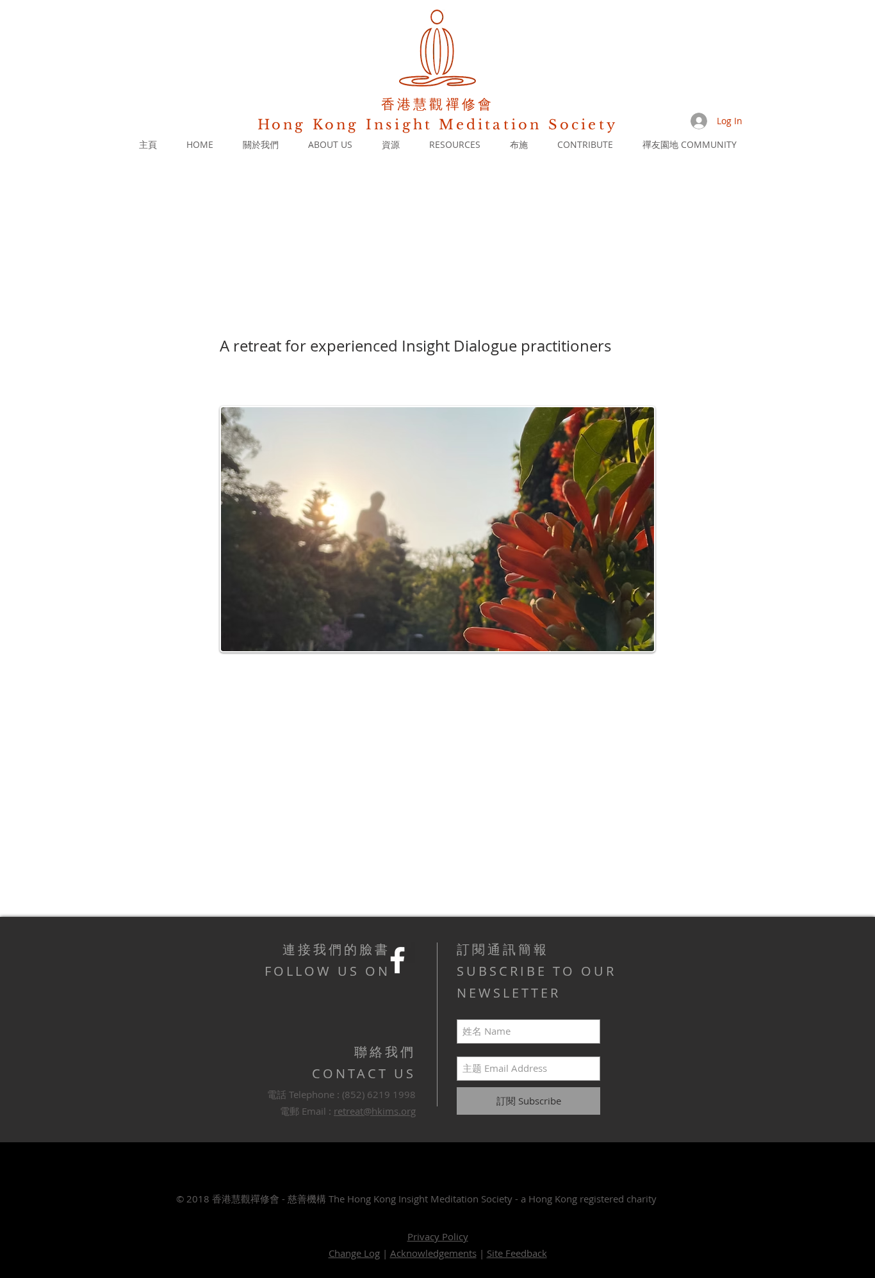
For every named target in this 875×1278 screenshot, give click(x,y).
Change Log (354, 1253)
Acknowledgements (433, 1253)
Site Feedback (517, 1253)
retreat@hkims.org (375, 1110)
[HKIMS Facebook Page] (397, 960)
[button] (260, 144)
